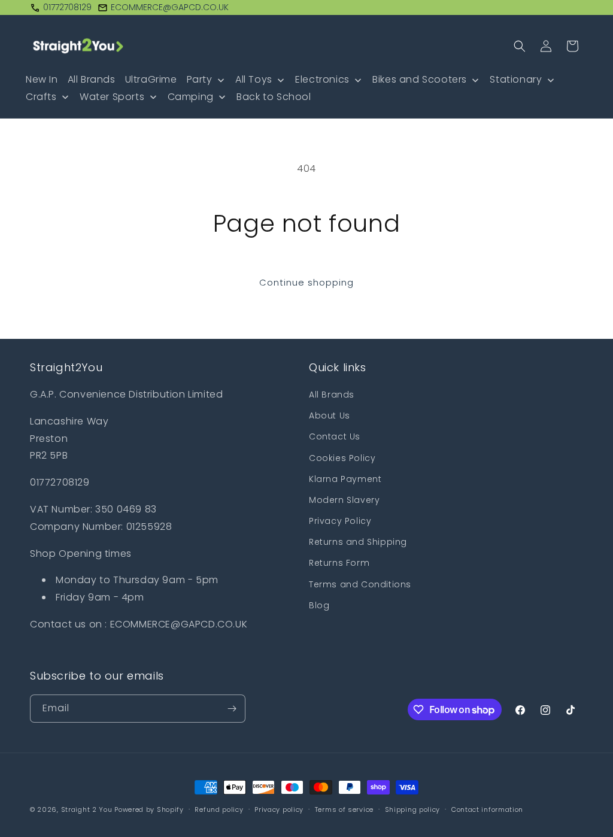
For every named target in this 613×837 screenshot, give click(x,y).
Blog (319, 605)
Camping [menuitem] (191, 97)
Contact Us (334, 436)
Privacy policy (279, 809)
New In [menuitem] (42, 79)
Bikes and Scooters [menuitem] (419, 79)
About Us (329, 415)
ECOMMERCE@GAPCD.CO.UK (170, 7)
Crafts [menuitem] (41, 97)
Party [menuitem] (200, 79)
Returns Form (339, 563)
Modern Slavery (344, 500)
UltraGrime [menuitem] (151, 79)
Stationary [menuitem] (516, 79)
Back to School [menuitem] (273, 97)
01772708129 (67, 7)
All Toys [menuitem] (253, 79)
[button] (519, 46)
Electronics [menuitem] (322, 79)
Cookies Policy (342, 458)
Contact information (487, 809)
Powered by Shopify (149, 809)
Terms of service (344, 809)
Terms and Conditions (360, 584)
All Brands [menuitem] (92, 79)
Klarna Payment (345, 479)
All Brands (331, 395)
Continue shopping (306, 282)
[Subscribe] (232, 709)
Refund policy (219, 809)
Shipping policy (413, 809)
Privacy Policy (340, 521)
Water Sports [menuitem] (112, 97)
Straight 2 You (87, 809)
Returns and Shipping (358, 542)
